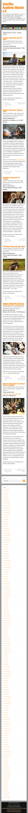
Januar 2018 (6, 721)
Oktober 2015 (6, 777)
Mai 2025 (6, 521)
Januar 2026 (6, 503)
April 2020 (6, 661)
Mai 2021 (6, 632)
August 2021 (6, 625)
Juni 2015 (6, 783)
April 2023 (6, 579)
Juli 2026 (6, 491)
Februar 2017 (6, 747)
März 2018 (6, 717)
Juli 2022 (6, 599)
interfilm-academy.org (17, 809)
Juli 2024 (6, 544)
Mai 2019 (6, 684)
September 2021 (7, 622)
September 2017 (7, 731)
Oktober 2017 (6, 728)
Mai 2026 (6, 496)
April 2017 (6, 742)
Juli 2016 (6, 758)
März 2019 (6, 689)
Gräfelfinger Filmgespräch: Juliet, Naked (14, 246)
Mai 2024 (6, 549)
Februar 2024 (6, 556)
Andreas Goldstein (21, 103)
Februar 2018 (6, 719)
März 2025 (6, 526)
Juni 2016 (6, 760)
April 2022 (6, 606)
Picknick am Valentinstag (21, 378)
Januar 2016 (6, 770)
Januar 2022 (6, 613)
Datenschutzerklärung (16, 811)
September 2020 (7, 650)
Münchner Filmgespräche (7, 173)
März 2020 (6, 664)
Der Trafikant (22, 239)
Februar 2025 (6, 528)
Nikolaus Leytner (21, 240)
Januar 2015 (6, 795)
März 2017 (6, 744)
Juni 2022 (6, 602)
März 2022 (6, 609)
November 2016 (7, 754)
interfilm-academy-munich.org (16, 808)
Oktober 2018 (6, 701)
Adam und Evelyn (21, 102)
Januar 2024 (6, 558)
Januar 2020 (6, 668)
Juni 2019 (6, 682)
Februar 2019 (6, 691)
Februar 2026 (6, 500)
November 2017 (7, 726)
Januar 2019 (6, 694)
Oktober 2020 (6, 648)
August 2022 (6, 597)
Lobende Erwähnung (20, 159)
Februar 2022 (6, 611)
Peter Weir (23, 376)
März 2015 (6, 790)
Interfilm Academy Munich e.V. (13, 7)
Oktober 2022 (6, 592)
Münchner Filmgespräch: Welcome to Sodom (13, 111)
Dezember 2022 (7, 588)
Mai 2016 (6, 763)
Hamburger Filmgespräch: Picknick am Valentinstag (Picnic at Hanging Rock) (13, 304)
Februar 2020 (6, 666)
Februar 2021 (6, 638)
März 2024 (6, 553)
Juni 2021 (6, 629)
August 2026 (6, 489)
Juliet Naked (23, 297)
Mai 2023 (6, 576)
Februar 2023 (6, 583)
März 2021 (6, 636)
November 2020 (7, 645)
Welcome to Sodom (21, 171)
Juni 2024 (6, 546)
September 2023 (7, 567)
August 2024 (6, 542)
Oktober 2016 (6, 756)
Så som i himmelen (21, 470)
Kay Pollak (19, 469)
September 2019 (7, 675)
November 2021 (7, 618)
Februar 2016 (6, 767)
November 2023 (7, 563)
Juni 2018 (6, 710)
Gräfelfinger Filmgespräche (7, 239)
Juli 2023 (6, 572)
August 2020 (6, 652)
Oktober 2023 (6, 565)
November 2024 (7, 535)
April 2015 (6, 788)
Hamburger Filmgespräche (7, 377)
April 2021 (6, 634)
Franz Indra (5, 373)
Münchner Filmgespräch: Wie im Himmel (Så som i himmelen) (14, 384)
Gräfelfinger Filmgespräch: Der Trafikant (11, 178)
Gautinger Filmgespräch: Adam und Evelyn (12, 38)
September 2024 (7, 539)
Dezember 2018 (7, 696)
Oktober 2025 (6, 510)
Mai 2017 (6, 740)
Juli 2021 (6, 627)
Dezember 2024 (7, 533)
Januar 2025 (6, 530)
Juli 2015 (6, 781)
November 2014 (7, 797)
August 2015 (6, 779)
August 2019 (6, 678)
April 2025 (6, 523)
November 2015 (7, 774)
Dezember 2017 (7, 724)
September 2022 (7, 595)
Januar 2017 (6, 749)
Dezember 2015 (7, 772)
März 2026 (6, 498)
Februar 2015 (6, 793)
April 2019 (6, 687)
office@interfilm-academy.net (15, 806)
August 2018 (6, 705)
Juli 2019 (6, 680)
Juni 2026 (6, 493)
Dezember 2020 (7, 643)
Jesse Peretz (19, 296)
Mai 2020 (6, 659)
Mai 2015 (6, 786)
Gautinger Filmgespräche (7, 103)
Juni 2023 (6, 574)
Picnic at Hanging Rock (21, 379)
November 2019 (7, 673)
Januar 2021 (6, 641)
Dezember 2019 (7, 671)
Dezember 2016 (7, 751)
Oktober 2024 (6, 537)
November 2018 (7, 698)
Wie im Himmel (23, 471)
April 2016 (6, 765)
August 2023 (6, 569)
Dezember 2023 (7, 560)
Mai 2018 (6, 712)
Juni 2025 (6, 519)
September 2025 (7, 512)
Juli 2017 (6, 735)
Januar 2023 (6, 586)
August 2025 (6, 514)
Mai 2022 (6, 604)
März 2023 (6, 581)
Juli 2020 (6, 655)
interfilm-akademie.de (6, 808)
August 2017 (6, 733)
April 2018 (6, 714)
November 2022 (7, 590)
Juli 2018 (6, 707)
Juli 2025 (6, 516)
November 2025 (7, 507)
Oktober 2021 (6, 620)
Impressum (9, 811)
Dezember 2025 (7, 505)
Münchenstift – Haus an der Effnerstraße (12, 393)
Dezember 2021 (7, 615)
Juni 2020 (6, 657)
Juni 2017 (6, 737)
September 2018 (7, 703)
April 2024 (6, 551)
